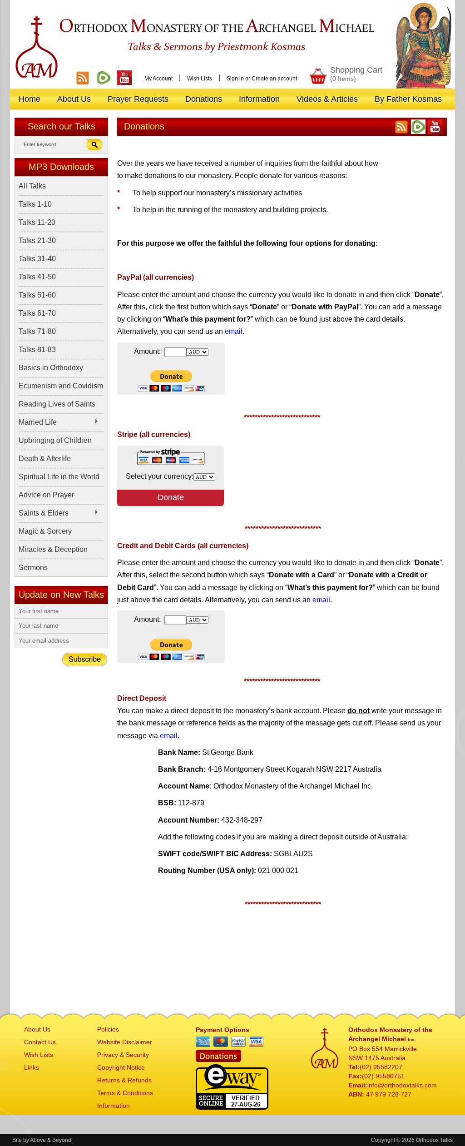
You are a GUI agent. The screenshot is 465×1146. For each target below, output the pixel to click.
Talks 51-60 (37, 295)
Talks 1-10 (35, 204)
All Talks (32, 186)
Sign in (235, 78)
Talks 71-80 (37, 331)
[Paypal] (238, 1042)
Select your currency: (159, 476)
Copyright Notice (121, 1067)
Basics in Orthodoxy (51, 368)
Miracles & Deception (53, 549)
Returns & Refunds (124, 1080)
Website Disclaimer (124, 1042)
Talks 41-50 (37, 277)
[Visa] (256, 1042)
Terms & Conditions (125, 1092)
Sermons (33, 567)
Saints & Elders (44, 513)
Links (31, 1067)
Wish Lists (199, 78)
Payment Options (222, 1029)
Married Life (38, 422)
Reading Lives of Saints (57, 404)
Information (113, 1105)
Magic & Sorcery (45, 531)
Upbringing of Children (55, 440)
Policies (108, 1029)
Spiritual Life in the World (59, 477)
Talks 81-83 (37, 349)
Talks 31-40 (37, 259)
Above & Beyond (50, 1140)
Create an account (274, 78)
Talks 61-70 (37, 313)
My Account (158, 78)
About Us (37, 1029)
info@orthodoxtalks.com (402, 1085)
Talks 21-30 (37, 240)
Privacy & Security (123, 1054)
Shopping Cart (356, 73)
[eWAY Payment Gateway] (232, 1107)
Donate (171, 497)
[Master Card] (220, 1042)
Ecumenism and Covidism (61, 386)
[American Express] (203, 1042)
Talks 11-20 (37, 222)
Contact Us (40, 1042)
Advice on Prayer (46, 495)
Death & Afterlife (45, 458)
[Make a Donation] (218, 1059)
